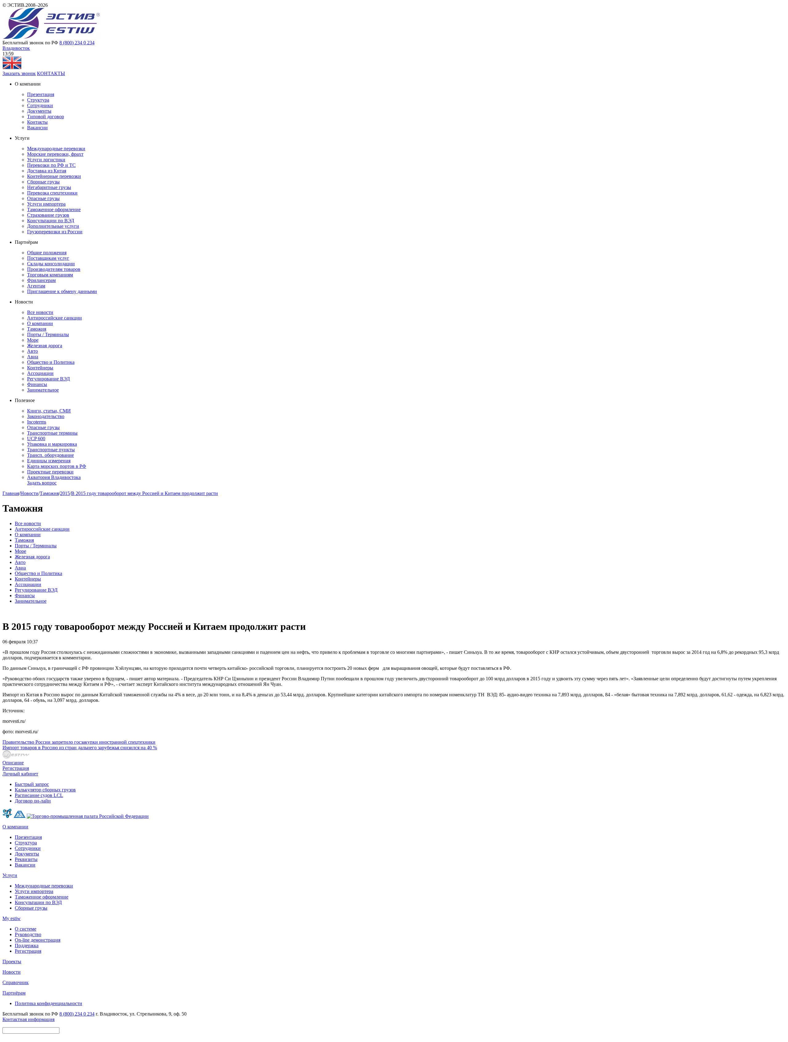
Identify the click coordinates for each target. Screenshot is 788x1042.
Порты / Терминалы (48, 334)
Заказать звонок (19, 73)
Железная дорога (44, 345)
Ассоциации (40, 373)
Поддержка (26, 945)
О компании (40, 323)
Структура (38, 100)
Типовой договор (45, 116)
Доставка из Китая (46, 170)
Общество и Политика (50, 362)
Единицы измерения (48, 460)
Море (32, 340)
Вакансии (37, 127)
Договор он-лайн (33, 800)
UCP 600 (36, 438)
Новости (29, 493)
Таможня (36, 329)
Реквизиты (26, 859)
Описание (13, 762)
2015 (65, 493)
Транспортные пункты (51, 449)
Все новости (40, 312)
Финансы (37, 384)
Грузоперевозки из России (54, 231)
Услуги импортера (46, 204)
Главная (10, 493)
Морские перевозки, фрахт (55, 154)
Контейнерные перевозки (54, 176)
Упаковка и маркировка (52, 444)
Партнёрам (14, 993)
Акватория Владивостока (54, 477)
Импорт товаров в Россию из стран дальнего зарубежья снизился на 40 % (79, 747)
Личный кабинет (20, 773)
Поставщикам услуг (48, 258)
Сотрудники (40, 105)
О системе (25, 928)
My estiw (11, 918)
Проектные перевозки (50, 471)
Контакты (37, 122)
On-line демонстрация (37, 940)
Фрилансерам (41, 280)
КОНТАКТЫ (51, 73)
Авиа (32, 356)
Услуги (9, 875)
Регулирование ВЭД (48, 378)
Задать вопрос (42, 482)
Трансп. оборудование (50, 455)
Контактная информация (28, 1019)
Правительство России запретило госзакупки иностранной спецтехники (78, 742)
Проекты (11, 961)
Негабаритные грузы (49, 187)
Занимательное (43, 389)
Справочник (15, 982)
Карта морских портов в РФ (56, 466)
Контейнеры (40, 367)
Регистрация (15, 768)
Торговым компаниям (50, 274)
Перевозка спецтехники (52, 192)
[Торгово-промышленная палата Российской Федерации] (88, 816)
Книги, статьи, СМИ (49, 410)
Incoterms (36, 421)
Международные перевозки (56, 148)
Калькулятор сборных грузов (45, 789)
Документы (39, 111)
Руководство (28, 934)
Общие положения (46, 252)
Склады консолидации (51, 263)
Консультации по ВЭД (50, 220)
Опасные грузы (43, 198)
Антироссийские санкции (54, 317)
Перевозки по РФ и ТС (51, 165)
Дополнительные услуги (53, 226)
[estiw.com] (12, 67)
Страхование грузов (48, 215)
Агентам (36, 285)
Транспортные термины (52, 433)
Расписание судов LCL (39, 795)
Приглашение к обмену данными (62, 291)
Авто (32, 351)
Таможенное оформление (54, 209)
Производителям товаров (53, 269)
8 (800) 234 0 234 (76, 42)
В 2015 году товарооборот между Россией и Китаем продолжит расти (144, 493)
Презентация (40, 94)
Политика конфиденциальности (48, 1003)
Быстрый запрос (32, 784)
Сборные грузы (43, 181)
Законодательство (45, 416)
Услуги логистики (46, 159)
